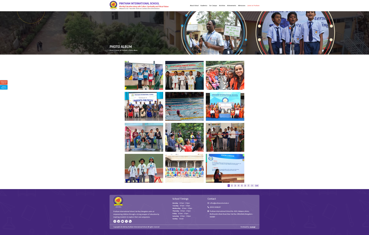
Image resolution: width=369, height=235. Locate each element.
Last (256, 185)
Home (111, 50)
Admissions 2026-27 (4, 82)
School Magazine (4, 87)
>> (252, 185)
